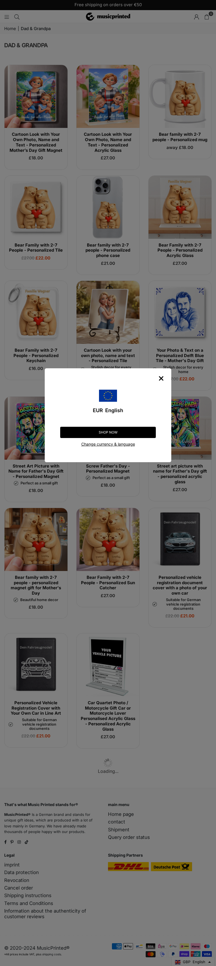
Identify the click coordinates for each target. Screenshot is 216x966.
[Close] (161, 378)
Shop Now (108, 432)
